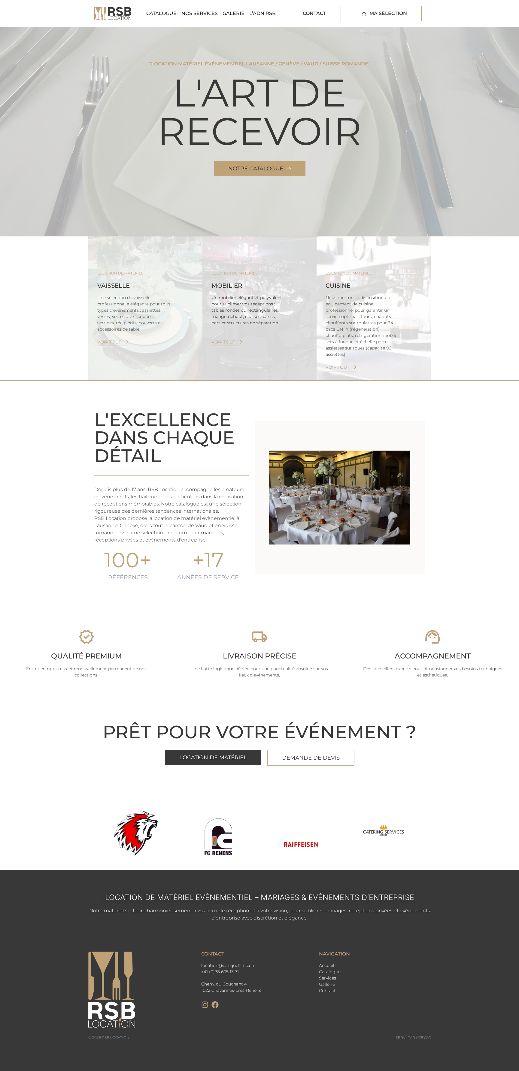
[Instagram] (204, 1004)
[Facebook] (215, 1004)
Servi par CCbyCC (413, 1037)
